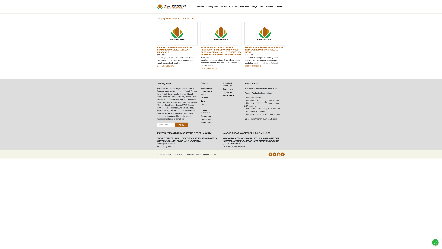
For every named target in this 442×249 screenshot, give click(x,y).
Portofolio (270, 7)
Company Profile (164, 18)
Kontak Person (252, 83)
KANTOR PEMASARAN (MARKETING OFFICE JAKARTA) (184, 133)
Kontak (280, 7)
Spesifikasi (245, 7)
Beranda (200, 7)
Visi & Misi (186, 18)
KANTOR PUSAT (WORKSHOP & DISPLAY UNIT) (246, 133)
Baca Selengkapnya (165, 66)
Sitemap (204, 104)
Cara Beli (233, 7)
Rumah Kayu (205, 113)
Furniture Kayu (206, 119)
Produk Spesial (206, 122)
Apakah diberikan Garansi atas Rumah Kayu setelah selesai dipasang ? (174, 49)
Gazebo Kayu (206, 116)
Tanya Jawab (257, 7)
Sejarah (176, 18)
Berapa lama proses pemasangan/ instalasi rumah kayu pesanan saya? (264, 49)
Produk (224, 7)
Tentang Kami (212, 7)
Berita (194, 18)
